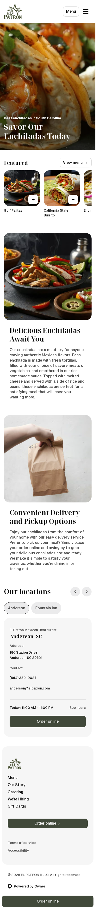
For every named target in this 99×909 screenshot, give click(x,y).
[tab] (16, 608)
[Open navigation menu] (85, 11)
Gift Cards (17, 806)
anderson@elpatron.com (30, 689)
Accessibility (18, 850)
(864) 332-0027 (23, 679)
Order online (48, 721)
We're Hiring (18, 799)
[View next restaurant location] (87, 591)
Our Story (16, 784)
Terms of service (22, 843)
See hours (77, 707)
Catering (15, 791)
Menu (71, 11)
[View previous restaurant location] (75, 591)
